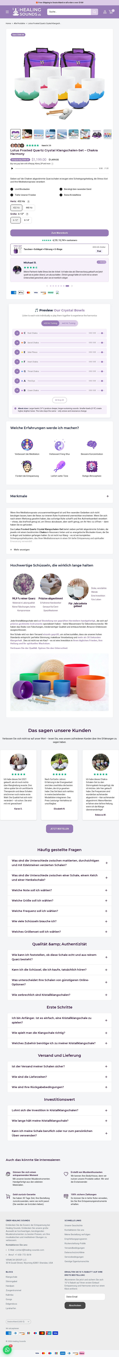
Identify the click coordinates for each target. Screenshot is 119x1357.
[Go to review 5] (63, 286)
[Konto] (104, 11)
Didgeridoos (11, 1304)
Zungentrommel (13, 1290)
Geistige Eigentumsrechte (77, 1261)
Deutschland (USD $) (16, 1322)
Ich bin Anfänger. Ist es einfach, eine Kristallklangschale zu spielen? (51, 1020)
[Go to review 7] (68, 286)
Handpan (10, 1286)
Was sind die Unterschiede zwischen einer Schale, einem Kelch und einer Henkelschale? (55, 877)
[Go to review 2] (55, 286)
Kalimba (9, 1295)
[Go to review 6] (65, 286)
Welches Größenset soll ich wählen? (36, 931)
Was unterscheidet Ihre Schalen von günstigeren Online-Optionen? (50, 982)
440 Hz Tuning (68, 323)
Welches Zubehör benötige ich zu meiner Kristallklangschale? (53, 1043)
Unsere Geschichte (74, 1225)
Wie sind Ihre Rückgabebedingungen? (38, 1087)
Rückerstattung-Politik (75, 1243)
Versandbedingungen (75, 1248)
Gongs (9, 1299)
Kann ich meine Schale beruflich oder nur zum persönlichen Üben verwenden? (52, 1133)
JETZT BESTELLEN (59, 829)
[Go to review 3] (58, 286)
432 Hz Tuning (50, 323)
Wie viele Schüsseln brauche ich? (34, 921)
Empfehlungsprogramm (76, 1239)
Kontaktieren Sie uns (74, 1230)
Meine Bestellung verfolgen (77, 1234)
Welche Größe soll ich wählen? (32, 900)
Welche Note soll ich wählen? (32, 890)
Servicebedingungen (74, 1257)
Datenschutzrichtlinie (74, 1252)
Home (8, 23)
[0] (111, 12)
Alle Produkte (19, 23)
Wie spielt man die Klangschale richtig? (38, 1032)
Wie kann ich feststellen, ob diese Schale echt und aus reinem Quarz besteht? (54, 957)
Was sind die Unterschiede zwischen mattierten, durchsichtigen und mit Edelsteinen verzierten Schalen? (55, 863)
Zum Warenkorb (59, 233)
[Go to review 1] (51, 286)
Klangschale (11, 1277)
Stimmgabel (11, 1281)
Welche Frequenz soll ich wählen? (35, 911)
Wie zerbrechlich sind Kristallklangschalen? (41, 994)
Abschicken (75, 1305)
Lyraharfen (11, 1308)
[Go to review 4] (60, 286)
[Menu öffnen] (7, 12)
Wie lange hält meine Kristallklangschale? (40, 1120)
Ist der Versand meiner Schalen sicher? (38, 1066)
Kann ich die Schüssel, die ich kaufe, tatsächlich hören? (49, 969)
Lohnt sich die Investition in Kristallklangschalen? (45, 1110)
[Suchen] (94, 12)
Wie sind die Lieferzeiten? (29, 1076)
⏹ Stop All (59, 400)
